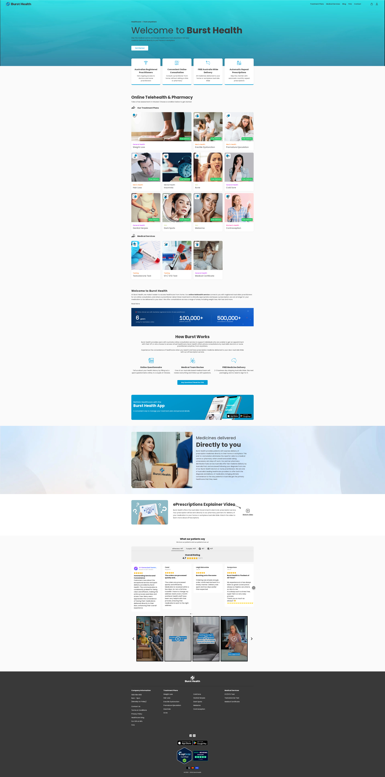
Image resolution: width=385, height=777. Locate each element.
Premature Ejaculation (172, 705)
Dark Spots (197, 701)
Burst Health (197, 772)
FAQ (133, 725)
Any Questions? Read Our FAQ (192, 382)
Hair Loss (166, 698)
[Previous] (133, 639)
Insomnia (167, 709)
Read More (135, 304)
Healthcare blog (137, 717)
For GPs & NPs (136, 721)
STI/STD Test (230, 694)
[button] (131, 587)
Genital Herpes (199, 698)
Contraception (199, 709)
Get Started (139, 48)
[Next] (251, 639)
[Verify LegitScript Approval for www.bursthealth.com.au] (184, 756)
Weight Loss (168, 694)
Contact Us (135, 706)
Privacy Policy (136, 714)
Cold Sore (197, 694)
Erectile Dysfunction (171, 701)
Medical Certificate (232, 701)
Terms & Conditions (139, 710)
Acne (165, 713)
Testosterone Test (232, 698)
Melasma (197, 705)
